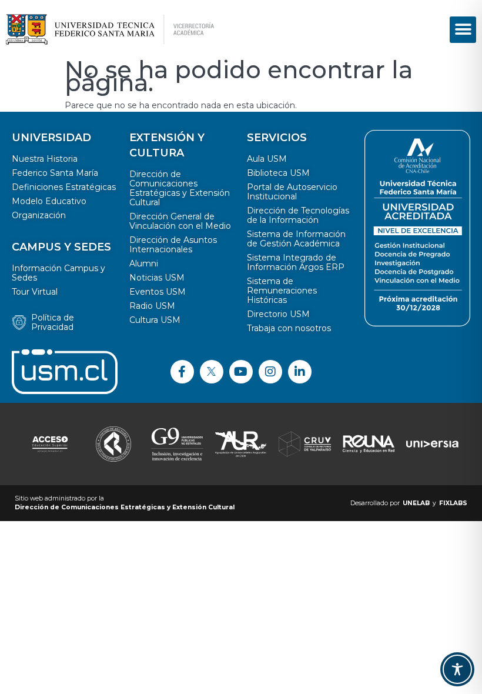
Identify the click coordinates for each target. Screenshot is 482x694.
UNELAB (416, 503)
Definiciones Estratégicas (64, 187)
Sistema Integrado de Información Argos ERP (295, 262)
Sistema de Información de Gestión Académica (296, 239)
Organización (39, 215)
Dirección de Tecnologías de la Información (298, 215)
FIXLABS (453, 503)
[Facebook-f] (182, 371)
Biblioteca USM (278, 173)
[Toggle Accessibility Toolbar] (457, 669)
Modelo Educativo (49, 201)
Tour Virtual (35, 291)
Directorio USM (278, 314)
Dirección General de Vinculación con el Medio (180, 221)
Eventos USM (157, 291)
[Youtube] (241, 371)
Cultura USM (154, 320)
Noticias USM (157, 277)
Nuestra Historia (45, 159)
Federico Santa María (55, 173)
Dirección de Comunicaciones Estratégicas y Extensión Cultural (179, 188)
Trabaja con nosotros (289, 328)
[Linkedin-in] (300, 371)
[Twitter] (211, 371)
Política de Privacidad (52, 322)
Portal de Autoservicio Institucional (292, 192)
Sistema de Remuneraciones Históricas (282, 290)
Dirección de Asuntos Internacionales (173, 245)
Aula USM (267, 159)
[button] (463, 29)
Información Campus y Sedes (58, 273)
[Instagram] (270, 371)
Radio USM (152, 306)
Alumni (143, 263)
